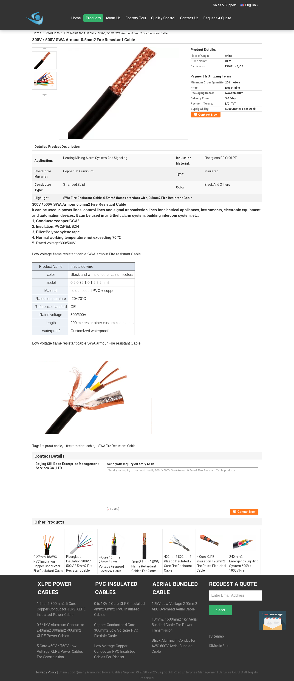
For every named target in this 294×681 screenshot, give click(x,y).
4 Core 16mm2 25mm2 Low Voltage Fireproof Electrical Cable (111, 564)
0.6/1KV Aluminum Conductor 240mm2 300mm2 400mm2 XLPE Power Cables (60, 630)
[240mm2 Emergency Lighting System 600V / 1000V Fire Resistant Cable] (244, 542)
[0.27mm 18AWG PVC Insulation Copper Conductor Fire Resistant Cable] (48, 543)
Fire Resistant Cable (79, 33)
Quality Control (163, 18)
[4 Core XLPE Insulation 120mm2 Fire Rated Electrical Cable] (211, 542)
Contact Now (208, 114)
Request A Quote (217, 18)
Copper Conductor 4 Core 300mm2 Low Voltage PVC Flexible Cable (116, 630)
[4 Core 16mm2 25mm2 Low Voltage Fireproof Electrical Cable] (114, 543)
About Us (113, 18)
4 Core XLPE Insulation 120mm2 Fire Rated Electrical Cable (211, 563)
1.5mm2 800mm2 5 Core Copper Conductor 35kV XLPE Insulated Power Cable (61, 609)
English (250, 5)
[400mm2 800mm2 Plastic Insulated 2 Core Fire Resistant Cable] (179, 542)
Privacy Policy (46, 672)
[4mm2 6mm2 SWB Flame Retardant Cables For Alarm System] (146, 545)
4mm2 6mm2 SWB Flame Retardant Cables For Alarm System (145, 568)
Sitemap (217, 636)
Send (220, 610)
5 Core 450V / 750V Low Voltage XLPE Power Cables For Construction (60, 651)
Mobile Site (220, 646)
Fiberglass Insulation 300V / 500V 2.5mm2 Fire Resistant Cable (79, 563)
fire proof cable (51, 446)
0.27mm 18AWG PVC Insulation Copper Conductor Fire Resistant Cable (48, 564)
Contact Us (189, 18)
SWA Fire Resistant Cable (117, 446)
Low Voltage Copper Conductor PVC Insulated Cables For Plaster (114, 651)
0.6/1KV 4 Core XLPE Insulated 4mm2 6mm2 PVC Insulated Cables (119, 609)
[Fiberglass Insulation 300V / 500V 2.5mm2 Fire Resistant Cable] (81, 542)
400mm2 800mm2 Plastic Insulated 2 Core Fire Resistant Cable (178, 563)
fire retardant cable (80, 446)
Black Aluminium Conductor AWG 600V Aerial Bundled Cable (173, 646)
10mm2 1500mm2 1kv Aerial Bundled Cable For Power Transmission (175, 625)
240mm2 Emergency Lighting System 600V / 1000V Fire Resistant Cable (243, 566)
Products (93, 18)
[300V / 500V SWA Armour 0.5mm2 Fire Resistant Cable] (123, 93)
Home (76, 18)
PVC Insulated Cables (116, 588)
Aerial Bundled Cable (175, 588)
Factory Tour (135, 18)
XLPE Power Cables (55, 588)
